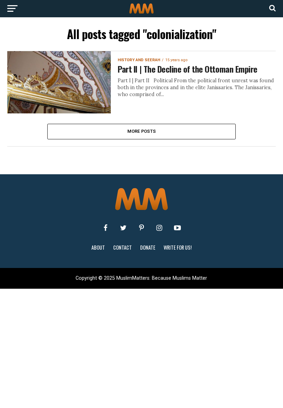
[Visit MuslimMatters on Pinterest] (141, 228)
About (98, 247)
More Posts (141, 131)
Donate (147, 247)
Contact (122, 247)
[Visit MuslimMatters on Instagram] (159, 228)
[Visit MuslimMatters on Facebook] (106, 228)
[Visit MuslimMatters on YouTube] (177, 228)
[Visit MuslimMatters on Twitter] (123, 228)
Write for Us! (178, 247)
